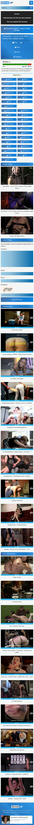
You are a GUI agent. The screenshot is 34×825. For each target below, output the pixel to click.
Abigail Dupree (10, 110)
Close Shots (26, 146)
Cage (9, 101)
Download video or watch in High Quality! (18, 29)
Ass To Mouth (9, 106)
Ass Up (10, 132)
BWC (10, 146)
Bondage (10, 97)
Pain (26, 83)
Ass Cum (10, 128)
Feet (26, 88)
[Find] (31, 7)
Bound (10, 141)
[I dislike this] (21, 43)
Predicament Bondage (10, 83)
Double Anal (10, 92)
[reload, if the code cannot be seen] (7, 292)
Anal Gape (10, 119)
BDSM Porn (10, 137)
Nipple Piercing (10, 88)
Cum (26, 155)
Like (16, 42)
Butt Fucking (26, 141)
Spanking (9, 79)
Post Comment (17, 299)
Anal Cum (25, 115)
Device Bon (10, 159)
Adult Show (26, 110)
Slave (25, 97)
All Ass (10, 115)
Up (7, 2)
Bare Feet (25, 132)
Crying (25, 92)
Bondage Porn (26, 137)
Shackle (26, 79)
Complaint (18, 56)
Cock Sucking (25, 150)
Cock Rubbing (10, 150)
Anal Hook (25, 119)
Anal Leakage (9, 124)
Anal (26, 101)
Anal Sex (26, 124)
